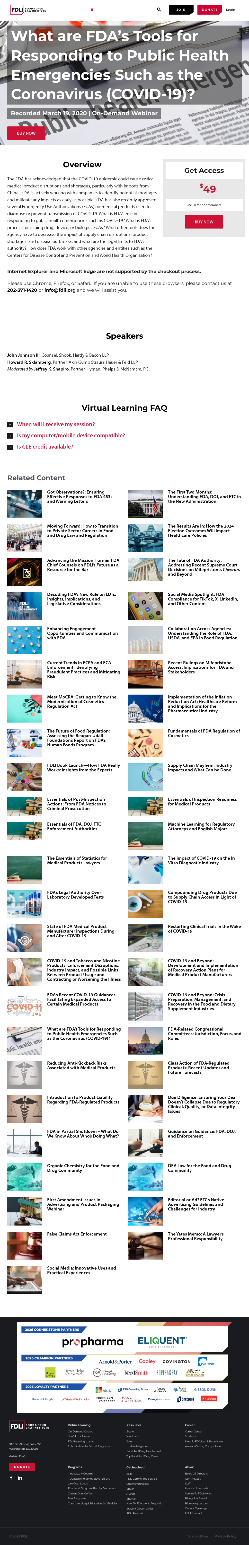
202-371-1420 (22, 290)
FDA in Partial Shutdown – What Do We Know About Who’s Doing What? (83, 1133)
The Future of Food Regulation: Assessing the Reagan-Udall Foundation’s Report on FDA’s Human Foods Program (78, 738)
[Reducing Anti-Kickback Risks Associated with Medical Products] (24, 1075)
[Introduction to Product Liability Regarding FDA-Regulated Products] (24, 1109)
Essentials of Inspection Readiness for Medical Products (202, 801)
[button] (124, 424)
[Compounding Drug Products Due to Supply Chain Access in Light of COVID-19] (145, 904)
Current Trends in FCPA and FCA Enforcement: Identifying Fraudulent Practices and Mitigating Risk (83, 669)
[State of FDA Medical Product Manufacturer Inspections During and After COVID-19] (24, 938)
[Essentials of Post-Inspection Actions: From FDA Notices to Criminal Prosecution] (24, 806)
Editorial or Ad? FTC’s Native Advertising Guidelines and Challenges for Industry (196, 1204)
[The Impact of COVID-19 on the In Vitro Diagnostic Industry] (145, 870)
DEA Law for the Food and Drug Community (199, 1168)
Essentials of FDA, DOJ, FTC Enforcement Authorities (74, 826)
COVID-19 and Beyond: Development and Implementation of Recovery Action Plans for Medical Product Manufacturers (203, 967)
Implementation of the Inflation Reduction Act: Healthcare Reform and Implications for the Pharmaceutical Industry (202, 704)
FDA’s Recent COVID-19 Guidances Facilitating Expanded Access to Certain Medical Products (81, 999)
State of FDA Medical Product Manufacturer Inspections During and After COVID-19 (81, 930)
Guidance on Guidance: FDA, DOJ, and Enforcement (202, 1133)
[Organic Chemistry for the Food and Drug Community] (24, 1177)
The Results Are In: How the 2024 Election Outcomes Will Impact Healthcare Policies (201, 530)
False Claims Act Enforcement (77, 1234)
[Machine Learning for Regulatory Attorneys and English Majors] (145, 836)
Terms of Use (197, 1536)
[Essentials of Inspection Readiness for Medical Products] (145, 806)
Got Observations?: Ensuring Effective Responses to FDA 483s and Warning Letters (79, 496)
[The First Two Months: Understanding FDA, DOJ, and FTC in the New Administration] (145, 504)
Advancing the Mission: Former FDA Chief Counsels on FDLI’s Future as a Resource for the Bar (83, 564)
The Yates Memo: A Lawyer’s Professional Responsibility (196, 1236)
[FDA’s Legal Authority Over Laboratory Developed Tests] (24, 904)
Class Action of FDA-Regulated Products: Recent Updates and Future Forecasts (199, 1067)
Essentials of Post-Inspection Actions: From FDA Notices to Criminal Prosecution (76, 803)
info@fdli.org (60, 290)
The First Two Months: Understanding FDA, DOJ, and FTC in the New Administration (204, 496)
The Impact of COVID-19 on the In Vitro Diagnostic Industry (201, 860)
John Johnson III (23, 355)
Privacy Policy (225, 1536)
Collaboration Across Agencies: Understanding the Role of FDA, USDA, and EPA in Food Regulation (203, 633)
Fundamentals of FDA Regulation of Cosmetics (204, 733)
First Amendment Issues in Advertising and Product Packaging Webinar (83, 1204)
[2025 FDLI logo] (28, 10)
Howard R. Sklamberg (29, 362)
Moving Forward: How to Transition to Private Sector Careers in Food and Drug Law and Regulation (82, 530)
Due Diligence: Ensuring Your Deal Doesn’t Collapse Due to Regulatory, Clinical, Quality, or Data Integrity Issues (204, 1104)
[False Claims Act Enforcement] (24, 1246)
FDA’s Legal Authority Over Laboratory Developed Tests (75, 894)
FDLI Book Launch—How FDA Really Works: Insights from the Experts (83, 767)
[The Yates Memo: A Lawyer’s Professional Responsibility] (145, 1246)
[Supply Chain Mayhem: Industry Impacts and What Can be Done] (145, 777)
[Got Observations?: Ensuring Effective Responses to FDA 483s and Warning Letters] (24, 504)
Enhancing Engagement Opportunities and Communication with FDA (82, 633)
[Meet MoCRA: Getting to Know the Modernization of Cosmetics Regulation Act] (24, 709)
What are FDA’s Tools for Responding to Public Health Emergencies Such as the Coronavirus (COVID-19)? (84, 1033)
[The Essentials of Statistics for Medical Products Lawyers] (24, 870)
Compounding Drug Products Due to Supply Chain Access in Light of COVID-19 (202, 896)
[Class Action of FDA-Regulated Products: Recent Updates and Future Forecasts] (145, 1075)
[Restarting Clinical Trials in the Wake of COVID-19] (145, 938)
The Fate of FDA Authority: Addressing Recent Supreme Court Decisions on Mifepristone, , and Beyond (204, 567)
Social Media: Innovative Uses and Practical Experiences (81, 1270)
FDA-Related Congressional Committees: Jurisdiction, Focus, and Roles (204, 1033)
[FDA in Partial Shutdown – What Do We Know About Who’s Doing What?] (24, 1143)
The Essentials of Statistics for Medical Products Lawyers (77, 860)
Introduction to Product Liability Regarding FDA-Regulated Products (83, 1099)
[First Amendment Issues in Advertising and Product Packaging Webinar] (24, 1211)
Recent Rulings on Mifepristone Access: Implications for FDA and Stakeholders (201, 667)
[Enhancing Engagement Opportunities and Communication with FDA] (24, 640)
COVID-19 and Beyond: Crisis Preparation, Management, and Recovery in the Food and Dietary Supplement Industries (202, 1001)
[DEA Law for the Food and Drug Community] (145, 1177)
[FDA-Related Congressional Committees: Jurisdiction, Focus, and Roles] (145, 1041)
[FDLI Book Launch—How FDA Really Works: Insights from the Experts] (24, 777)
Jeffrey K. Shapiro (51, 369)
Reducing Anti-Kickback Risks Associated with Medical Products (81, 1065)
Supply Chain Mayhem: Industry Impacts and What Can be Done (200, 767)
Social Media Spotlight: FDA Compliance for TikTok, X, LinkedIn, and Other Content (203, 598)
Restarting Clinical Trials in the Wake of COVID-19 (204, 928)
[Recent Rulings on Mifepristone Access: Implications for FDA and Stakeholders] (145, 674)
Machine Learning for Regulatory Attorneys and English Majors (201, 826)
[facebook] (11, 1478)
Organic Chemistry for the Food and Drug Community (83, 1168)
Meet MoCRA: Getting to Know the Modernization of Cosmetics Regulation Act (81, 701)
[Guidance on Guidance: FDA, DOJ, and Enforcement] (145, 1143)
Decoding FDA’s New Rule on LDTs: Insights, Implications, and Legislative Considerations (81, 598)
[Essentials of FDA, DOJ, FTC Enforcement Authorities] (24, 831)
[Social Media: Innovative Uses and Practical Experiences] (24, 1280)
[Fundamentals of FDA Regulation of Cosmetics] (145, 743)
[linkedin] (20, 1478)
